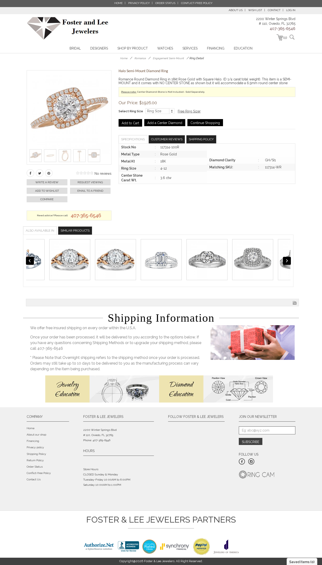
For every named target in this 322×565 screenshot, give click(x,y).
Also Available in (40, 230)
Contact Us (34, 479)
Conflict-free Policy (39, 473)
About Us (236, 10)
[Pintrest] (49, 173)
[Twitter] (39, 173)
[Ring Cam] (256, 474)
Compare (47, 199)
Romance (140, 58)
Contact (274, 10)
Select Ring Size (131, 111)
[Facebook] (30, 173)
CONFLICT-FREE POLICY (196, 3)
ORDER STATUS (165, 3)
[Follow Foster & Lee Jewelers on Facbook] (242, 461)
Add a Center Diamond (164, 123)
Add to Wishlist (47, 190)
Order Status (35, 466)
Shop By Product (132, 48)
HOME (118, 3)
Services (190, 48)
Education (243, 48)
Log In (290, 10)
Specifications (133, 139)
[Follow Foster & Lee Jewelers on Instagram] (251, 461)
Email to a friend (90, 190)
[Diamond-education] (216, 389)
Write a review (46, 182)
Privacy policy (35, 447)
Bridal (75, 48)
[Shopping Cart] (279, 37)
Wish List (255, 10)
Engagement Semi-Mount (168, 58)
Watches (165, 48)
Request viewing (90, 182)
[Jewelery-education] (102, 389)
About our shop (36, 434)
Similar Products (75, 230)
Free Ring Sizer (189, 111)
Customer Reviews (166, 139)
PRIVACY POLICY (139, 3)
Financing (215, 48)
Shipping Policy (201, 139)
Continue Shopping (205, 123)
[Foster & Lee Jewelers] (68, 28)
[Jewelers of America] (226, 546)
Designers (99, 48)
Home (123, 58)
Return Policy (35, 460)
